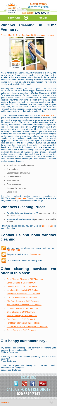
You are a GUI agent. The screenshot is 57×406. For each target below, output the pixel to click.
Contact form (35, 254)
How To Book (14, 35)
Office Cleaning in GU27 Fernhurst (21, 312)
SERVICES (14, 17)
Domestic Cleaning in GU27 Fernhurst (22, 308)
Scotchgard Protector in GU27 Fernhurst (23, 294)
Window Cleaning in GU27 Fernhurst (22, 316)
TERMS (25, 377)
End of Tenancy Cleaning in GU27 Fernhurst (25, 279)
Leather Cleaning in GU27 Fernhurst (22, 286)
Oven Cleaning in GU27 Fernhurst (21, 319)
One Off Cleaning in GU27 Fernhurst (22, 297)
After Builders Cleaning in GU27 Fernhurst (24, 305)
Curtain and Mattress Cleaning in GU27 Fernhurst (27, 327)
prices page (47, 226)
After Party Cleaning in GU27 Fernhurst (23, 301)
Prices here (20, 198)
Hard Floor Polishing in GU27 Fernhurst (23, 323)
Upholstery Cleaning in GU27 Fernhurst (23, 290)
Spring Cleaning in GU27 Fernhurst (21, 330)
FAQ (33, 377)
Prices (3, 35)
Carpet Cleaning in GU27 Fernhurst (21, 283)
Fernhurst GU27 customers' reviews (38, 35)
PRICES (43, 17)
